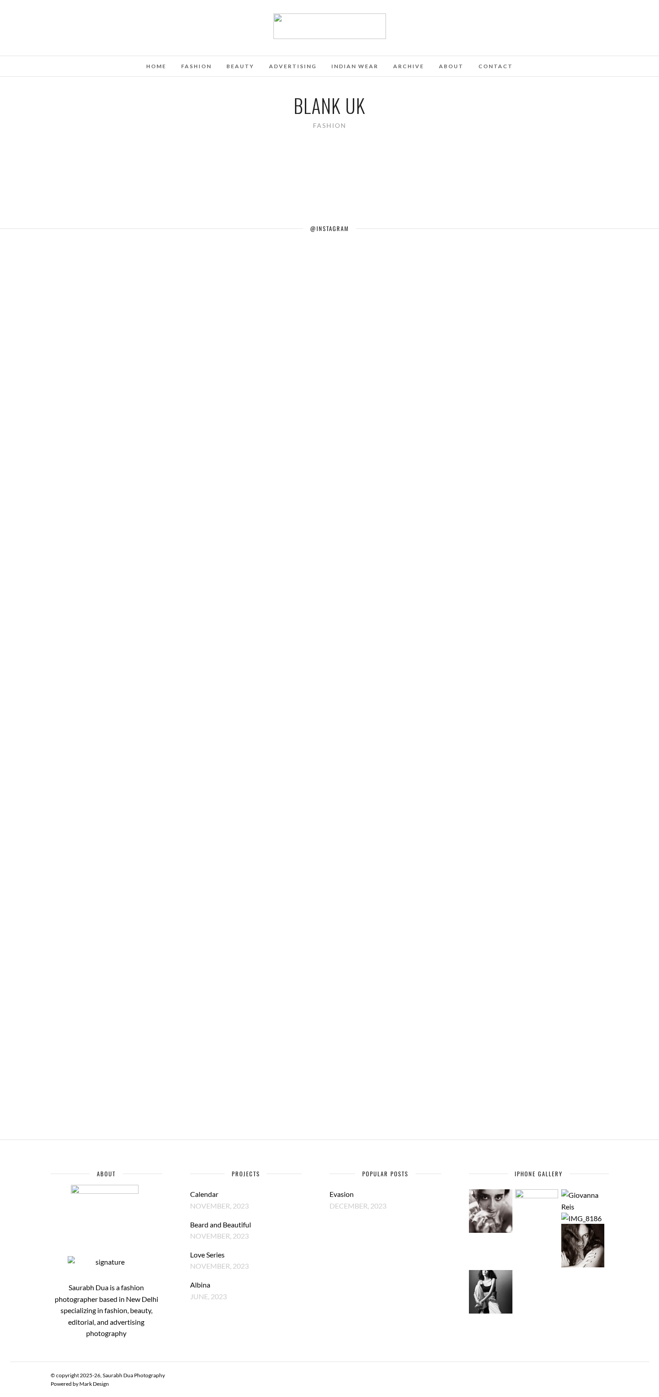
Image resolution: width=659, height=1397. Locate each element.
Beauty (240, 66)
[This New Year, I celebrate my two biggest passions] (428, 462)
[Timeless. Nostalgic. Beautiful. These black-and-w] (560, 525)
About (451, 66)
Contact (495, 66)
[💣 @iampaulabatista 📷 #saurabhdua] (626, 255)
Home (156, 66)
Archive (408, 66)
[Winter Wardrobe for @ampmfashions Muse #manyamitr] (231, 313)
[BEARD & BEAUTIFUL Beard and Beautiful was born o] (99, 686)
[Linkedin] (43, 19)
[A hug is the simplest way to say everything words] (297, 376)
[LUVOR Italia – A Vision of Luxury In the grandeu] (33, 514)
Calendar (204, 1194)
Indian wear (354, 66)
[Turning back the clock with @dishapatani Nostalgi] (362, 433)
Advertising (292, 66)
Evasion (342, 1194)
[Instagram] (55, 19)
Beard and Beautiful (220, 1224)
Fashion (196, 66)
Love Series (207, 1254)
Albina (200, 1284)
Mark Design (94, 1383)
